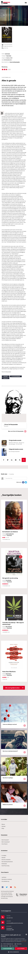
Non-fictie (9, 56)
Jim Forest (7, 54)
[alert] (14, 943)
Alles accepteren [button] (7, 948)
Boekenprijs (4, 863)
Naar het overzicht (8, 15)
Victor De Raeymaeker (15, 62)
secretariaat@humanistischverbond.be (14, 923)
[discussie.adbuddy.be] (14, 478)
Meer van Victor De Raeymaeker (16, 431)
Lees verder (24, 941)
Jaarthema (4, 877)
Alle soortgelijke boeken (12, 688)
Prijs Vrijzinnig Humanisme (7, 861)
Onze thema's (5, 844)
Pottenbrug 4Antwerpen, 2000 (10, 929)
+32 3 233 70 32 (9, 918)
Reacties (6, 48)
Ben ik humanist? (5, 840)
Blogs (3, 828)
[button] (14, 951)
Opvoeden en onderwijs (7, 879)
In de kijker (4, 855)
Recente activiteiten (6, 859)
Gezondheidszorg (5, 881)
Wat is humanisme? (6, 842)
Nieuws (3, 824)
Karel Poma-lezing (5, 865)
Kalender (4, 826)
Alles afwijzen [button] (21, 948)
